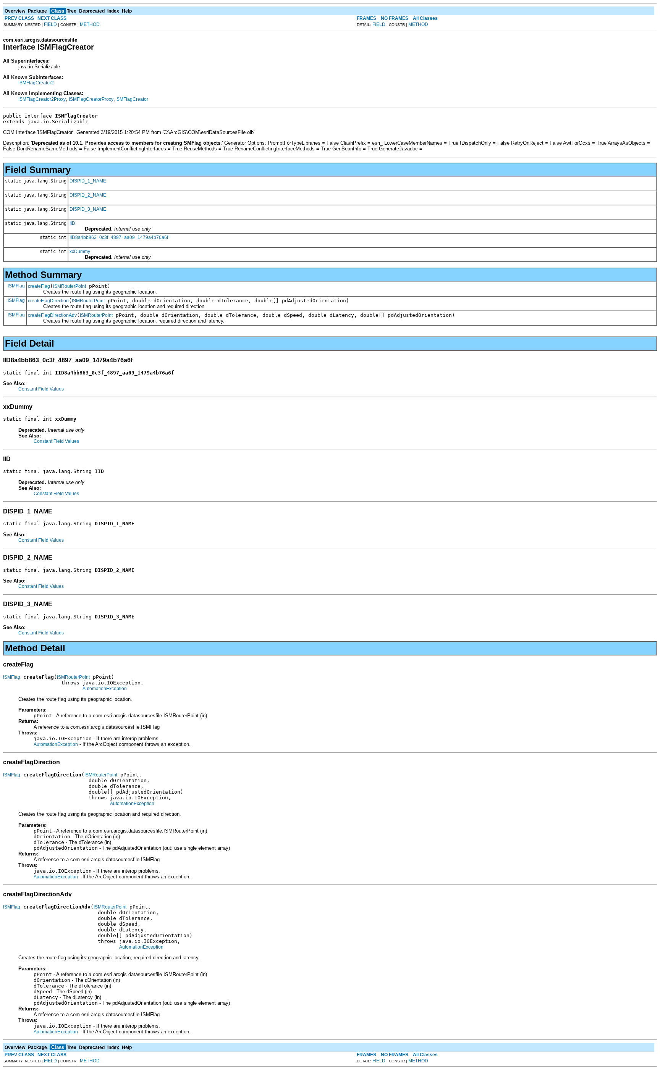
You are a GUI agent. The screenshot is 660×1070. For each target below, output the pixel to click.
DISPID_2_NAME (88, 195)
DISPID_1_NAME (88, 181)
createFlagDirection (48, 300)
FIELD (50, 24)
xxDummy (80, 251)
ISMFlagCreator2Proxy (42, 99)
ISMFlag (16, 286)
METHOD (90, 24)
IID (72, 223)
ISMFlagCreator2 (36, 83)
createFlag (39, 286)
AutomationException (104, 688)
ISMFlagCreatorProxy (91, 99)
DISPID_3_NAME (88, 209)
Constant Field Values (41, 389)
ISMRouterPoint (69, 286)
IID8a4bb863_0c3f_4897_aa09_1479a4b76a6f (119, 237)
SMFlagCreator (132, 99)
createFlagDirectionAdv (52, 315)
